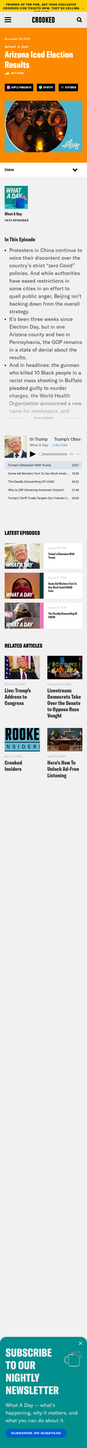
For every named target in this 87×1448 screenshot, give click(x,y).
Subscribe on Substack (36, 1433)
